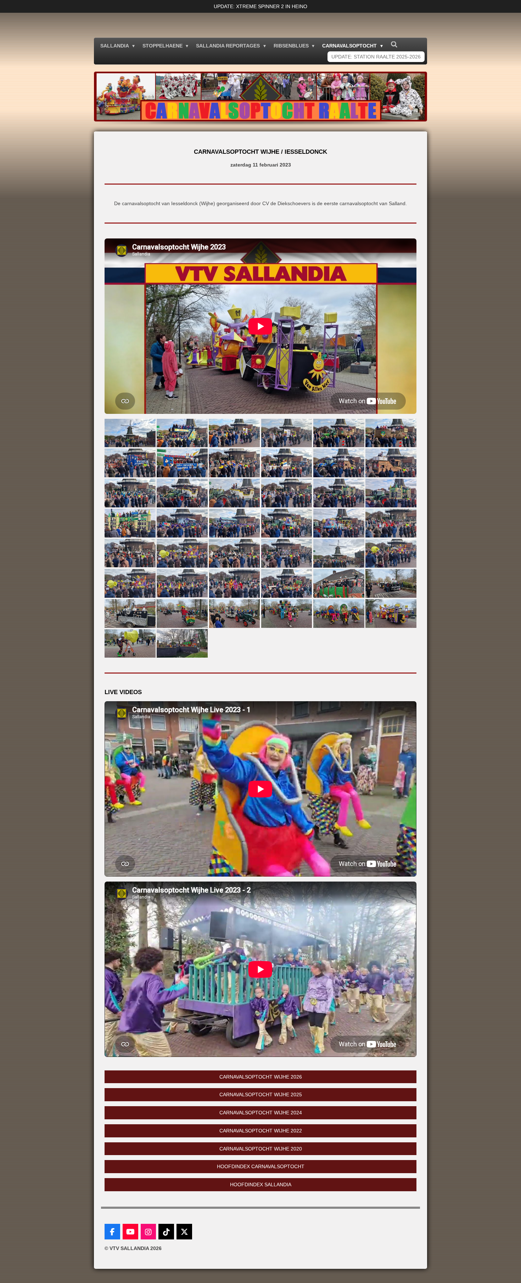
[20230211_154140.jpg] (182, 613)
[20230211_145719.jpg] (339, 463)
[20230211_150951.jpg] (182, 583)
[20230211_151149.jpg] (339, 583)
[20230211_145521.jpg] (182, 463)
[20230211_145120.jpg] (182, 433)
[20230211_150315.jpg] (339, 523)
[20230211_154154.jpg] (234, 613)
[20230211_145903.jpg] (234, 493)
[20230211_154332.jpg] (391, 613)
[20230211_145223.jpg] (286, 433)
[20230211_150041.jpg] (391, 493)
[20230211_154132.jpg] (130, 613)
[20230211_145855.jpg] (182, 493)
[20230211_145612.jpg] (234, 463)
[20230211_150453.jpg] (234, 553)
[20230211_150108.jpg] (130, 523)
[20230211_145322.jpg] (339, 433)
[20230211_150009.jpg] (286, 493)
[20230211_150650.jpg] (339, 553)
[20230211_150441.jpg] (130, 553)
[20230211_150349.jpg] (391, 523)
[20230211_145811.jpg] (130, 493)
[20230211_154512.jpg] (182, 643)
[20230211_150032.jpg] (339, 493)
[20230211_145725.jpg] (391, 463)
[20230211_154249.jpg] (286, 613)
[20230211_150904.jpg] (391, 553)
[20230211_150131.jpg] (182, 523)
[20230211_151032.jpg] (234, 583)
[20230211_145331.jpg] (391, 433)
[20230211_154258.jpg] (339, 613)
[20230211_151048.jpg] (286, 583)
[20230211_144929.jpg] (130, 433)
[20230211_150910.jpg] (182, 553)
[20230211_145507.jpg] (130, 463)
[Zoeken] (394, 44)
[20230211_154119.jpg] (391, 583)
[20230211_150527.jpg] (286, 553)
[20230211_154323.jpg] (130, 643)
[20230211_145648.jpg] (286, 463)
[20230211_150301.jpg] (286, 523)
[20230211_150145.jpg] (234, 523)
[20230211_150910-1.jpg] (130, 583)
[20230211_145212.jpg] (234, 433)
